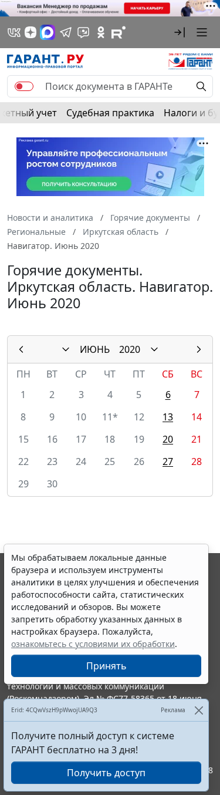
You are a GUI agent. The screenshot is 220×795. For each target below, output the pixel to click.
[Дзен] (30, 32)
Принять (106, 665)
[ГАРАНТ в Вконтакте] (14, 32)
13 (168, 416)
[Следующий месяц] (199, 349)
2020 (129, 349)
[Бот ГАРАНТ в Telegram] (83, 32)
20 (168, 439)
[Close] (198, 710)
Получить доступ (106, 772)
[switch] (24, 86)
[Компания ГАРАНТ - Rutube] (118, 32)
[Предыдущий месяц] (21, 349)
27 (168, 461)
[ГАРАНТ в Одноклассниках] (101, 32)
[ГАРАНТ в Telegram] (66, 32)
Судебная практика (110, 112)
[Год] (154, 349)
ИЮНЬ (95, 349)
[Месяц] (66, 349)
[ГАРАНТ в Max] (47, 32)
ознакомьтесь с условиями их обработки (93, 643)
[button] (179, 32)
